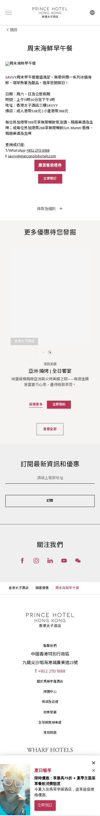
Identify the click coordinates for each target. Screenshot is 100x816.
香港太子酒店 (19, 588)
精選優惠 (42, 588)
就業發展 (50, 712)
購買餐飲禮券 (50, 165)
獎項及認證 (50, 702)
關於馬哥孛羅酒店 (50, 681)
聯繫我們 (50, 646)
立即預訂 (50, 178)
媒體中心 (50, 692)
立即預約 (59, 404)
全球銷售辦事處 (49, 722)
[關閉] (93, 763)
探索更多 (35, 404)
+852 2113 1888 (51, 671)
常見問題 (50, 733)
